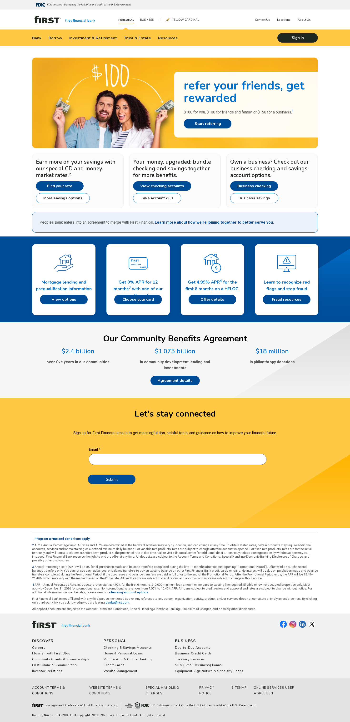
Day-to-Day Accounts (192, 648)
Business (147, 20)
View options (64, 299)
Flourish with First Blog (51, 653)
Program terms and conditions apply (62, 538)
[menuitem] (127, 19)
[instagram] (292, 627)
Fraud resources (286, 299)
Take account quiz (157, 198)
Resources (168, 38)
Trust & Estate (137, 38)
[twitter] (311, 627)
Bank (36, 38)
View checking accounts (162, 186)
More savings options (62, 198)
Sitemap (239, 688)
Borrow (55, 38)
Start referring (208, 123)
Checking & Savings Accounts (128, 648)
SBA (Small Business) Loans (198, 665)
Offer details (212, 299)
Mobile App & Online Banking (128, 659)
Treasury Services (190, 659)
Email (93, 449)
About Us (304, 20)
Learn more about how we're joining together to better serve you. (214, 222)
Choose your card (138, 299)
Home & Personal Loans (123, 653)
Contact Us (262, 20)
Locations (283, 20)
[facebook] (283, 627)
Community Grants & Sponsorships (60, 659)
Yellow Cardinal (185, 20)
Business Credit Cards (193, 653)
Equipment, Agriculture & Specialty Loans (209, 671)
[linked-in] (302, 627)
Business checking (254, 186)
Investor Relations (47, 671)
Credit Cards (114, 665)
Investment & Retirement (93, 38)
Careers (38, 648)
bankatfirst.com (117, 602)
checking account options (128, 592)
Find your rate (59, 186)
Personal (126, 20)
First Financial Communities (54, 665)
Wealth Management (120, 671)
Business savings (254, 198)
